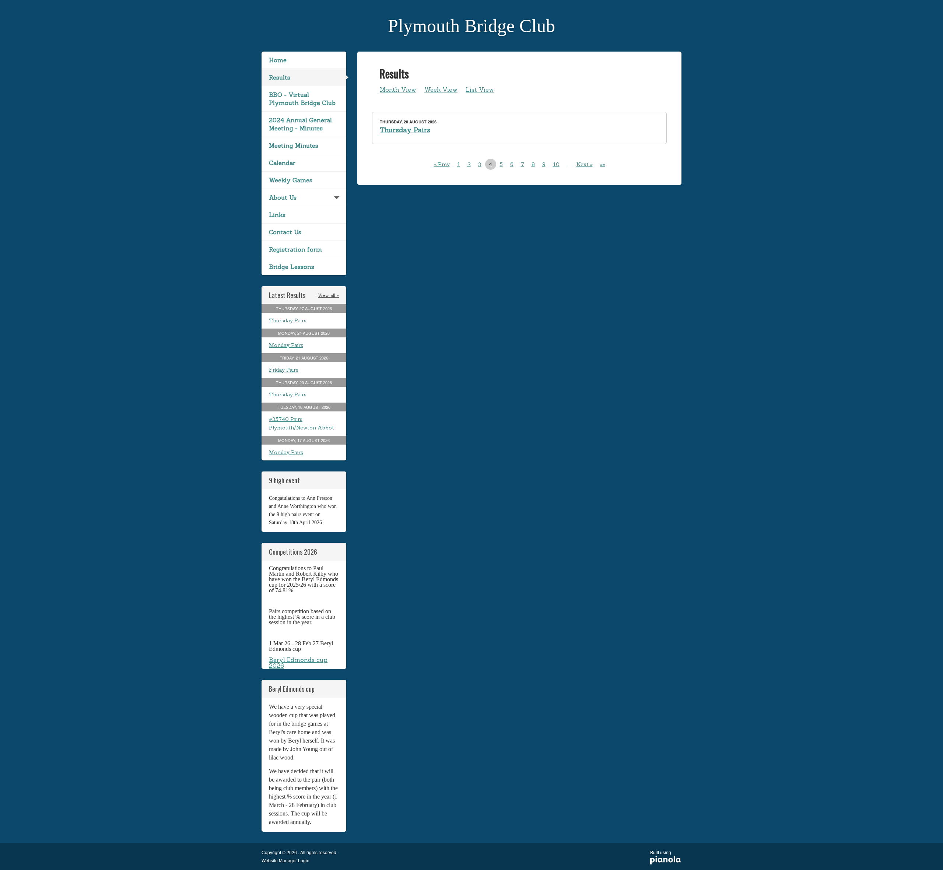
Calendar (282, 162)
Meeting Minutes (293, 145)
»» (602, 164)
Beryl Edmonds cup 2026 (298, 662)
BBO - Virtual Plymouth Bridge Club (302, 98)
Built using (660, 855)
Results (279, 77)
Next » (584, 164)
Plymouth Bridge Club (471, 25)
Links (277, 214)
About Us (283, 197)
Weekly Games (290, 180)
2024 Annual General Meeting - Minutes (300, 124)
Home (278, 60)
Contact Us (285, 232)
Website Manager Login (285, 860)
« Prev (442, 164)
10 (556, 164)
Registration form (295, 249)
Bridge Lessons (291, 266)
